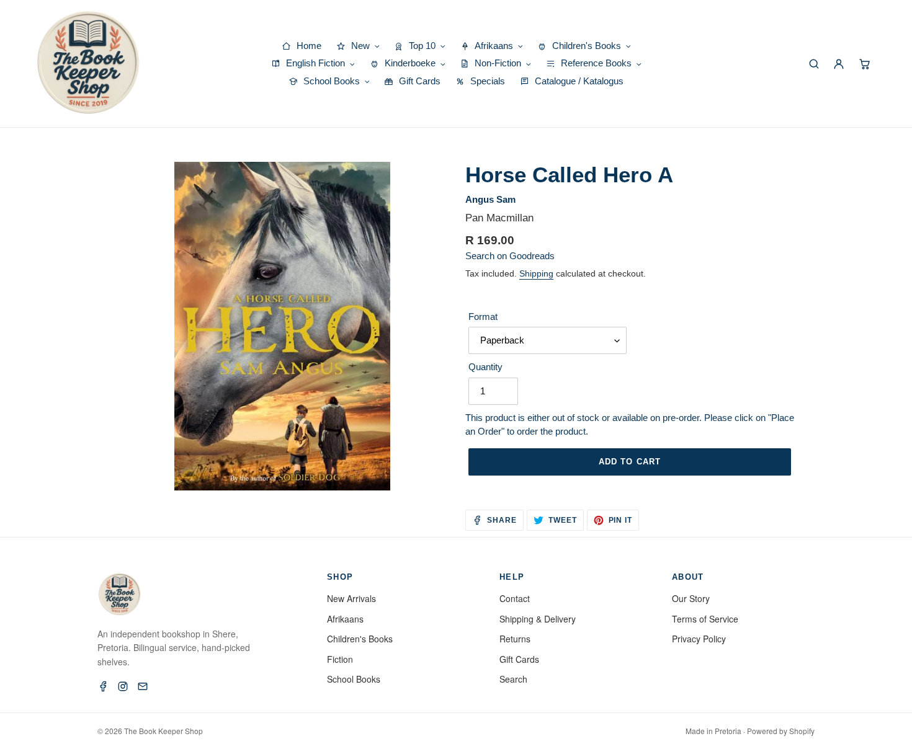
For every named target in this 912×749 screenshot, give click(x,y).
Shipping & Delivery (537, 619)
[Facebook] (103, 686)
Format (483, 316)
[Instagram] (122, 686)
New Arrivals (351, 598)
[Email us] (142, 686)
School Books (353, 679)
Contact (514, 598)
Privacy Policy (699, 638)
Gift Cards (519, 659)
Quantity (485, 366)
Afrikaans (345, 619)
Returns (514, 638)
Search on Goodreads (510, 255)
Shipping (536, 273)
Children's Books (360, 638)
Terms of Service (705, 619)
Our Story (691, 598)
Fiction (340, 659)
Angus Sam (490, 199)
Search (513, 679)
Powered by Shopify (781, 730)
